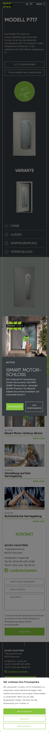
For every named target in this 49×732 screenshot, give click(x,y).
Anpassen (24, 719)
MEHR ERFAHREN (15, 407)
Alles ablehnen (24, 726)
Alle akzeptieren (24, 711)
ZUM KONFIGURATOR (34, 406)
